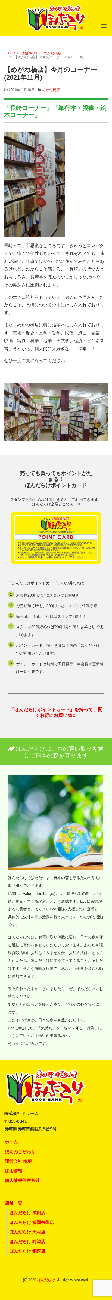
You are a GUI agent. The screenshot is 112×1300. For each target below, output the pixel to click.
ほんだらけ (46, 1280)
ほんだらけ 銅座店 (27, 1251)
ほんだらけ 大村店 (27, 1232)
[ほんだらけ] (56, 17)
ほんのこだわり (20, 1151)
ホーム (11, 1142)
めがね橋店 (51, 90)
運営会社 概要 (18, 1161)
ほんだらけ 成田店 (27, 1212)
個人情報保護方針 (22, 1180)
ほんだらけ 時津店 (27, 1241)
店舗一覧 (13, 1203)
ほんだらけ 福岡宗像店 (32, 1222)
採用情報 (13, 1171)
